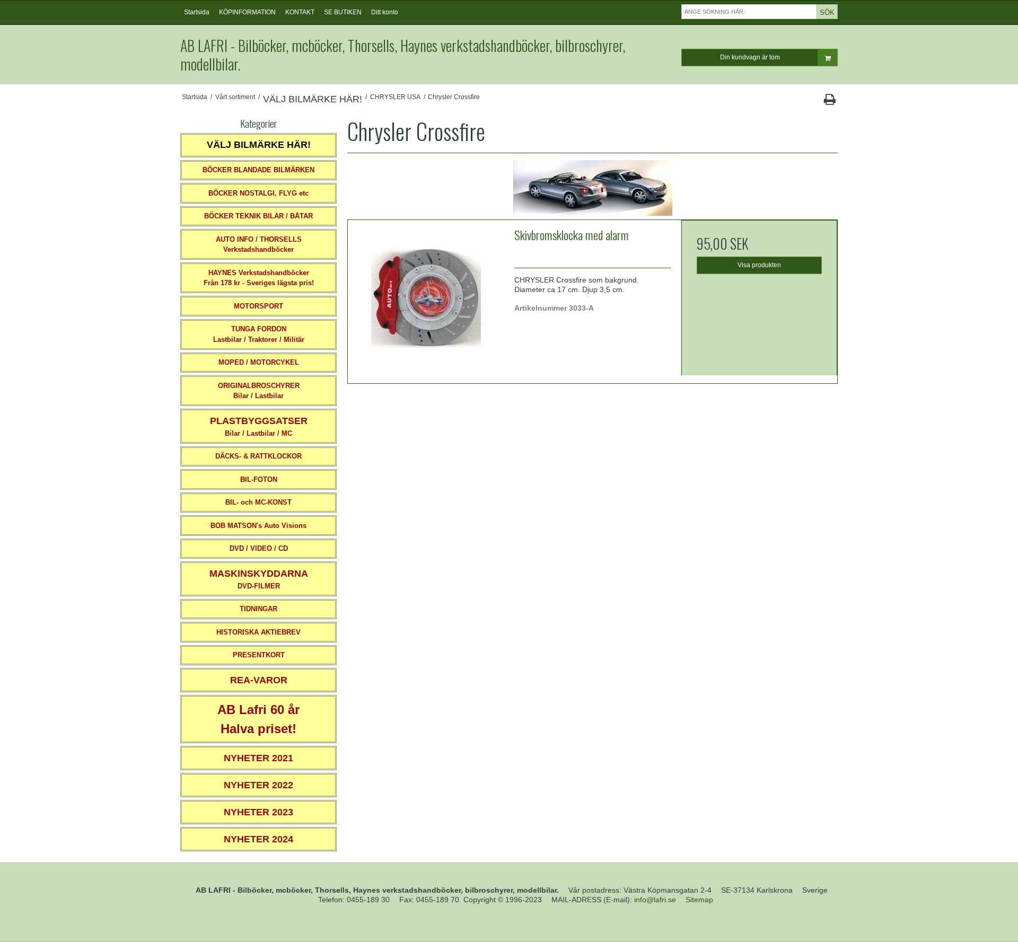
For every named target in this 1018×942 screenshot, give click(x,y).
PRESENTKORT (259, 655)
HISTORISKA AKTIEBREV (258, 632)
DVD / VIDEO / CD (259, 548)
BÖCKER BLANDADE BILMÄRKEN (258, 170)
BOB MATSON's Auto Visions (258, 526)
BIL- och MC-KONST (258, 502)
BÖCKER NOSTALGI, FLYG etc (258, 193)
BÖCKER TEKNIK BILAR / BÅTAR (258, 216)
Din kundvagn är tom (750, 57)
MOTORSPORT (258, 306)
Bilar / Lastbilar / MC (259, 426)
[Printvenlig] (829, 101)
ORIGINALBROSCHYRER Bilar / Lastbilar (259, 391)
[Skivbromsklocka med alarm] (426, 298)
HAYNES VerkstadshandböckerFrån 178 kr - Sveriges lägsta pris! (259, 278)
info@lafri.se (655, 899)
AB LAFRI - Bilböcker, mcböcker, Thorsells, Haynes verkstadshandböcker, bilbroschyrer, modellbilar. (402, 54)
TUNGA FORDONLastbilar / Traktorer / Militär (258, 334)
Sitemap (699, 899)
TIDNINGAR (258, 609)
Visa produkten (759, 265)
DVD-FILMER (258, 579)
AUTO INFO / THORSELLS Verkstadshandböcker (259, 244)
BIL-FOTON (258, 479)
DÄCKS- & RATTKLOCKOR (258, 456)
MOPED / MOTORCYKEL (258, 362)
